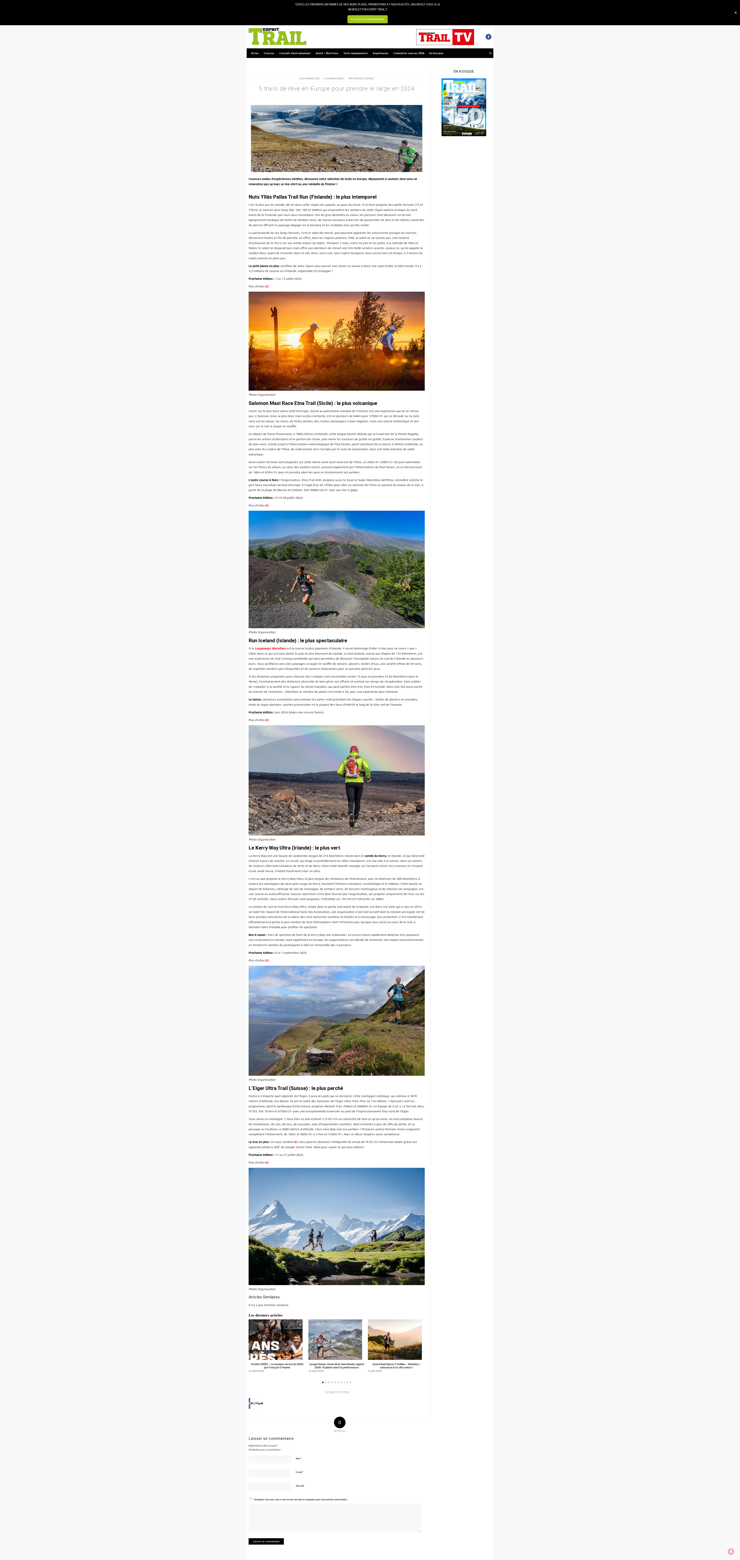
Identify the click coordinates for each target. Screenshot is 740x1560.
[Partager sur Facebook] (249, 1403)
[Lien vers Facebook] (488, 37)
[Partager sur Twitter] (251, 1403)
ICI (267, 286)
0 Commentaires (334, 78)
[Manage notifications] (731, 1551)
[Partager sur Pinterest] (257, 1403)
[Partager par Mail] (262, 1403)
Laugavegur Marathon (270, 648)
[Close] (735, 12)
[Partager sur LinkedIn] (259, 1403)
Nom (299, 1458)
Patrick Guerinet (363, 78)
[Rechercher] (489, 53)
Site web (300, 1486)
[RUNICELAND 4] (337, 138)
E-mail (300, 1472)
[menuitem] (255, 53)
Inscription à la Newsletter (368, 19)
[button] (420, 1352)
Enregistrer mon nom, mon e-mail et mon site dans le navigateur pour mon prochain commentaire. (301, 1499)
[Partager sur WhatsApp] (254, 1403)
